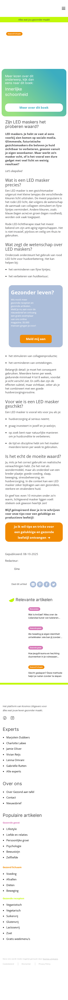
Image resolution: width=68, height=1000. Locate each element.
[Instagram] (12, 718)
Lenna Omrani (15, 760)
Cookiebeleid (8, 964)
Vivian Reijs (13, 754)
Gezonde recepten (13, 898)
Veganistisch (14, 904)
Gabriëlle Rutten (16, 766)
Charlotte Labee (16, 743)
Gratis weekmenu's (18, 939)
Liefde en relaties (17, 834)
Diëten (10, 885)
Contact (11, 797)
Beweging (12, 890)
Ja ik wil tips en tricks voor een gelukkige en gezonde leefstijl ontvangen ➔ (34, 532)
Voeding (11, 873)
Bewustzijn (13, 851)
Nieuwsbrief (13, 803)
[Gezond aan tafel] (16, 8)
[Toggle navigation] (63, 8)
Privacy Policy (44, 964)
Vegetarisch (13, 910)
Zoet (9, 933)
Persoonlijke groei (17, 840)
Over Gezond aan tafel (20, 792)
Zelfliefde (12, 857)
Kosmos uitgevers (50, 959)
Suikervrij (12, 916)
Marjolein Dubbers (18, 737)
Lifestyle (11, 829)
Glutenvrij (12, 922)
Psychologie (13, 846)
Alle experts (13, 771)
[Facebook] (5, 718)
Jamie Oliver (14, 748)
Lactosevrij (13, 927)
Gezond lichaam (14, 34)
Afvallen (11, 879)
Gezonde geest (11, 822)
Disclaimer (26, 964)
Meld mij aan (36, 339)
